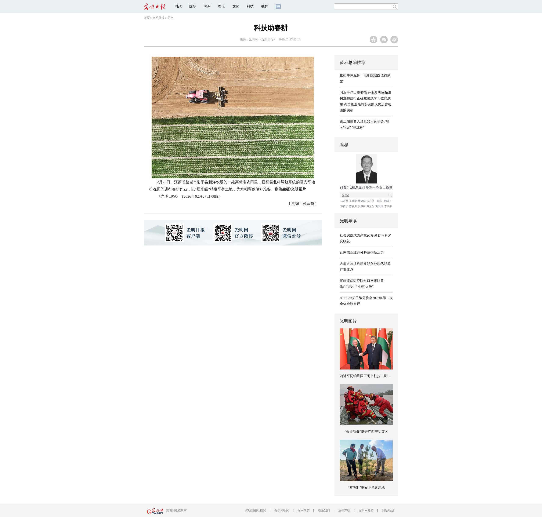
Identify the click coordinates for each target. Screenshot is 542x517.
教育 (264, 6)
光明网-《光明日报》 (263, 39)
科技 (250, 6)
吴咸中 (362, 206)
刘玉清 (379, 206)
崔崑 (379, 200)
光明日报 (158, 17)
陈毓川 (353, 206)
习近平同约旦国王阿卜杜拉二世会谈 (367, 376)
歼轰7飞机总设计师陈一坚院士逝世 (366, 187)
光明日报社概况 (255, 510)
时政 (178, 6)
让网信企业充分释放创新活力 (362, 252)
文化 (235, 6)
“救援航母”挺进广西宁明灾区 (366, 431)
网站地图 (388, 510)
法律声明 (344, 510)
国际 (192, 6)
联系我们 (324, 510)
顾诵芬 (388, 200)
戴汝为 (370, 206)
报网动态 (304, 510)
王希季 (353, 200)
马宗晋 (344, 200)
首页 (147, 17)
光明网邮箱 (366, 510)
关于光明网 (281, 510)
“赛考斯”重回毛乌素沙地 (366, 487)
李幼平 (388, 206)
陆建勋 (362, 200)
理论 (221, 6)
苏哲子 (344, 206)
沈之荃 (370, 200)
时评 (207, 6)
